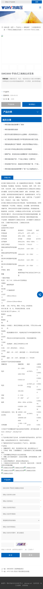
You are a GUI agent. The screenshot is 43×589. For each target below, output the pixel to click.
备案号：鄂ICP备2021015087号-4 (12, 583)
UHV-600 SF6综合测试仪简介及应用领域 (18, 149)
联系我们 (32, 104)
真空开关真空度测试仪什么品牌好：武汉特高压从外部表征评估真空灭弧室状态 (22, 134)
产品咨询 (11, 104)
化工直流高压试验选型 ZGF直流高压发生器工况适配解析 (22, 139)
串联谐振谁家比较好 (11, 129)
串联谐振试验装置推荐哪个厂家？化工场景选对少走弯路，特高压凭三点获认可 (22, 169)
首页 (12, 27)
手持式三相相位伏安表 (15, 29)
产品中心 (19, 27)
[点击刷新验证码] (21, 544)
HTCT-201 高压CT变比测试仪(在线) (18, 571)
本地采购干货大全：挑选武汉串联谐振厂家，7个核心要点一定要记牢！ (22, 164)
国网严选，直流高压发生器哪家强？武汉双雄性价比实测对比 (22, 154)
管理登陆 (25, 585)
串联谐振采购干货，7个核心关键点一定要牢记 (20, 159)
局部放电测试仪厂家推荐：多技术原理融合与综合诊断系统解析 (22, 144)
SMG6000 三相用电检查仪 (15, 569)
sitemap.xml (28, 583)
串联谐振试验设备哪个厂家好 (14, 124)
